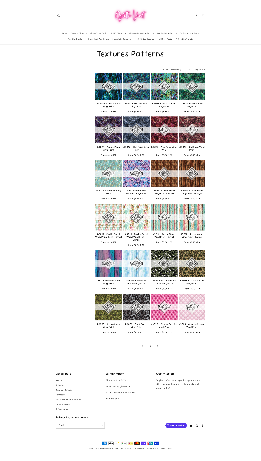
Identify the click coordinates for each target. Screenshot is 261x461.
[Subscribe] (102, 425)
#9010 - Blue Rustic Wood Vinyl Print (136, 282)
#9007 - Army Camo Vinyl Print (108, 325)
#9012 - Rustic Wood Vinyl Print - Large (192, 235)
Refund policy (62, 409)
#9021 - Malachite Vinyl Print (108, 192)
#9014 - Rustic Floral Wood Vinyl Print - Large (136, 237)
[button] (59, 16)
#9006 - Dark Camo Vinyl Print (136, 325)
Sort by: (164, 69)
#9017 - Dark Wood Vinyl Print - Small (164, 192)
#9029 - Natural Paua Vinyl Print (109, 105)
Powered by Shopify (111, 448)
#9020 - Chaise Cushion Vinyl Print (164, 325)
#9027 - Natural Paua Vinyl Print (136, 105)
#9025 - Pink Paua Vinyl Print (164, 148)
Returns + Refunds (64, 390)
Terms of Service (63, 404)
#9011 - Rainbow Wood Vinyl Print (108, 282)
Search (59, 380)
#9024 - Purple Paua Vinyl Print (108, 148)
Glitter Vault (99, 448)
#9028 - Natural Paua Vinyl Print (164, 105)
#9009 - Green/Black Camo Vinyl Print (164, 282)
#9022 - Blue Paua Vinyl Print (136, 148)
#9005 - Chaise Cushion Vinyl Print (192, 325)
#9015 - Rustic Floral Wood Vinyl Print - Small (108, 235)
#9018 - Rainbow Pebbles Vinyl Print (136, 192)
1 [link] (142, 346)
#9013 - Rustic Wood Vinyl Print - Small (164, 235)
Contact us (60, 394)
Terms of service (152, 448)
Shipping (60, 385)
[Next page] (158, 346)
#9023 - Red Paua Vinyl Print (192, 148)
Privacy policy (139, 448)
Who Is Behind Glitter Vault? (68, 399)
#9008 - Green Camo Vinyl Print (192, 282)
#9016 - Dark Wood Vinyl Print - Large (192, 192)
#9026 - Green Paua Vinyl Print (192, 105)
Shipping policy (166, 448)
